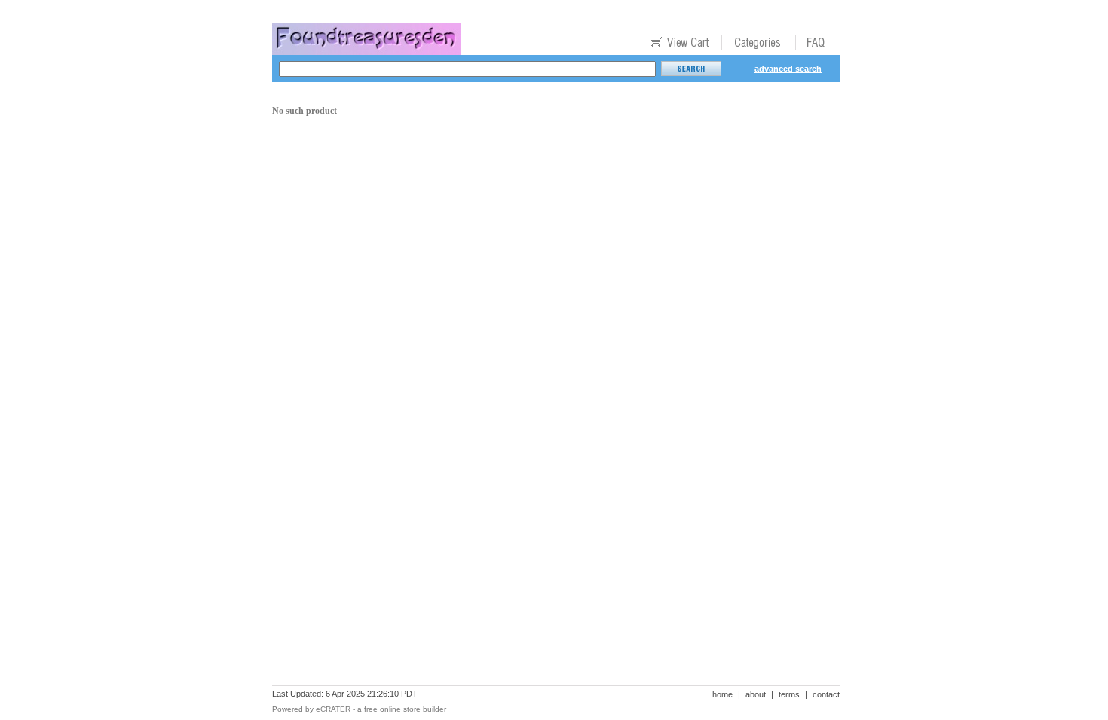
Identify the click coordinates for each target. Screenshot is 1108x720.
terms (789, 694)
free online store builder (405, 709)
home (722, 694)
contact (826, 694)
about (755, 694)
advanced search (788, 68)
